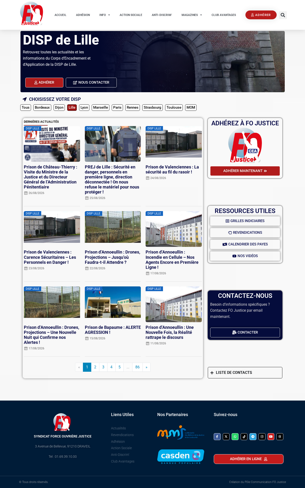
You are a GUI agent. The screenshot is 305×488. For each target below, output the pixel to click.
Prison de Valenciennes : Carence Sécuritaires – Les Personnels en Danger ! (50, 257)
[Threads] (279, 436)
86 (137, 367)
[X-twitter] (226, 436)
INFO (102, 15)
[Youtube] (271, 436)
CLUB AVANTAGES (224, 15)
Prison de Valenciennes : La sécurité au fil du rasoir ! (172, 169)
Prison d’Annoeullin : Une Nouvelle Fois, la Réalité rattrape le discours (170, 332)
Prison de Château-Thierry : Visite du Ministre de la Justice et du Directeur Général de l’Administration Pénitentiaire (50, 177)
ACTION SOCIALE (131, 15)
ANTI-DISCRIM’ (162, 15)
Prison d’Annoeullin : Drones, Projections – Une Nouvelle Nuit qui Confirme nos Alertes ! (51, 335)
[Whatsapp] (235, 436)
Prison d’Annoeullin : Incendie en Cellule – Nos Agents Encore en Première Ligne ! (172, 259)
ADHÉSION (83, 15)
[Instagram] (262, 436)
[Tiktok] (244, 436)
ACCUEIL (60, 15)
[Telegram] (252, 436)
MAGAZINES (190, 15)
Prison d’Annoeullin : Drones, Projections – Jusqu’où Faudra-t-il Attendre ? (112, 257)
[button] (283, 15)
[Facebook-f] (217, 436)
